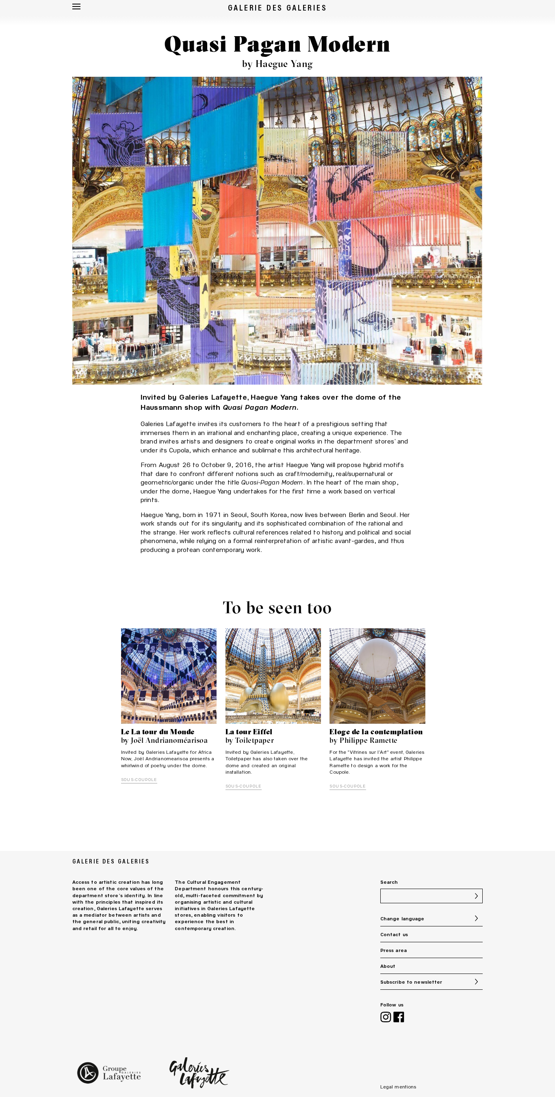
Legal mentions (398, 1086)
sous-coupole (139, 779)
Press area (393, 950)
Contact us (394, 934)
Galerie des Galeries (277, 7)
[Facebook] (398, 1017)
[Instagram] (385, 1017)
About (388, 966)
